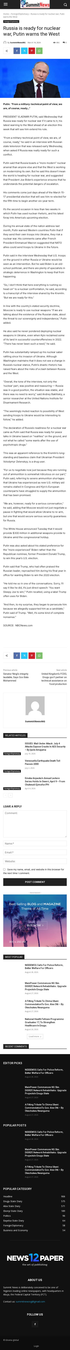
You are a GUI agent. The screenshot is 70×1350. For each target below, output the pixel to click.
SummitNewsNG (18, 42)
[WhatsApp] (39, 51)
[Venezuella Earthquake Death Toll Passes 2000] (12, 766)
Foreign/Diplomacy (20, 14)
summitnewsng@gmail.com (30, 1301)
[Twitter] (24, 51)
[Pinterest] (31, 51)
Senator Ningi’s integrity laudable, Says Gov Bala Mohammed (15, 677)
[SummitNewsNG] (5, 42)
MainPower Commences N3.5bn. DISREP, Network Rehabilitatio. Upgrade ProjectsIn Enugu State (45, 986)
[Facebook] (17, 51)
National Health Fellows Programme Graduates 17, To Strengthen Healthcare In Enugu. (44, 1022)
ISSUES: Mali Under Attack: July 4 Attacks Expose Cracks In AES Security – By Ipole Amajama (45, 746)
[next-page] (10, 795)
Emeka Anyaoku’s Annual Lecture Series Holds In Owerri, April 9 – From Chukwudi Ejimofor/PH (45, 781)
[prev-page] (5, 795)
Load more (34, 1036)
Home (6, 14)
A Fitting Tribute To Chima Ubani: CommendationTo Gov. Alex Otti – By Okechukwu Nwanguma (44, 1004)
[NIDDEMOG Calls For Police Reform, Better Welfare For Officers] (12, 970)
